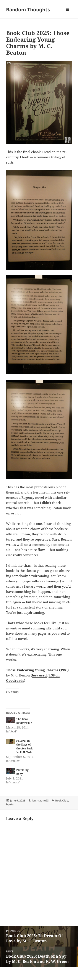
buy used (39, 675)
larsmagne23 (40, 800)
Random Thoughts (28, 9)
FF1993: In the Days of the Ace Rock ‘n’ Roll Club (24, 746)
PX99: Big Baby (22, 772)
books (10, 804)
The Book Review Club (24, 721)
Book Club (61, 800)
